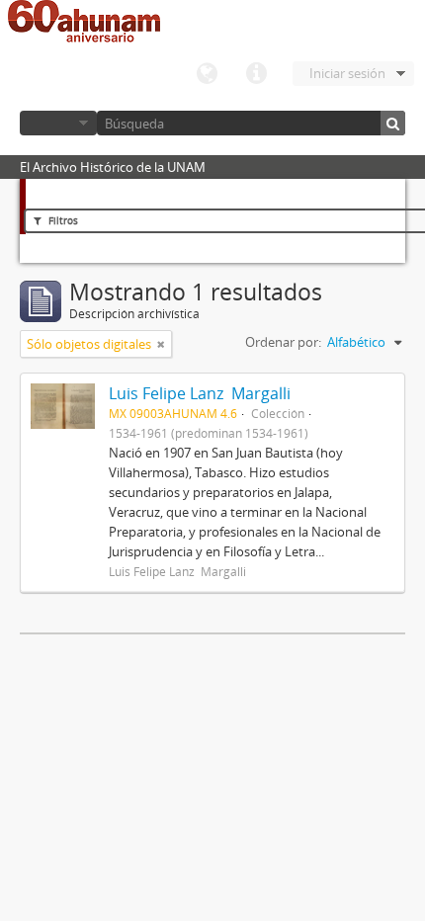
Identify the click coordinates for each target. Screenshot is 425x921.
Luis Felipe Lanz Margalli (200, 393)
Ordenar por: (283, 342)
